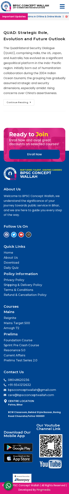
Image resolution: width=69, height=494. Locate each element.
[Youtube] (21, 234)
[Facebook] (6, 234)
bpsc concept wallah (31, 5)
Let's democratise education (29, 7)
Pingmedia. (44, 490)
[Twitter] (14, 234)
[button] (63, 6)
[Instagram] (28, 234)
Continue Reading (20, 101)
